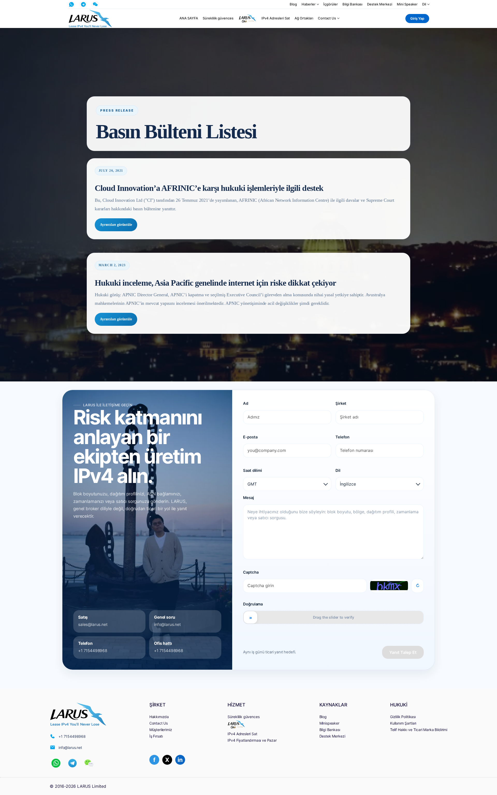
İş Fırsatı (156, 736)
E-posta (250, 437)
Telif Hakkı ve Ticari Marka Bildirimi (418, 729)
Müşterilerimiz (160, 729)
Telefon (342, 437)
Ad (245, 403)
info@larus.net (167, 624)
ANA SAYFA (188, 18)
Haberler (309, 4)
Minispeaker (329, 723)
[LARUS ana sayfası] (90, 18)
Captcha (250, 572)
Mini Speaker (407, 4)
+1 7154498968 (92, 650)
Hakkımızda (159, 716)
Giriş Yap (417, 18)
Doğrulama (253, 604)
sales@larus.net (93, 624)
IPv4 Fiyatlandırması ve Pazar (252, 740)
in (180, 759)
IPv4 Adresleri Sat (275, 18)
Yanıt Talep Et (402, 652)
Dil (424, 4)
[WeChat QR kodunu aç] (95, 4)
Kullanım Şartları (403, 723)
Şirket (340, 403)
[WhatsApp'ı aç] (71, 4)
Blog (293, 4)
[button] (56, 763)
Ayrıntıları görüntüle (116, 225)
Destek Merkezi (379, 4)
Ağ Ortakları (304, 18)
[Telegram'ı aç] (83, 4)
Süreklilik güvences (218, 18)
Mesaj (248, 497)
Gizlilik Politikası (403, 716)
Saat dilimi (252, 470)
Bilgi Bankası (352, 4)
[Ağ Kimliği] (247, 18)
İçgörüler (330, 4)
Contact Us (327, 18)
